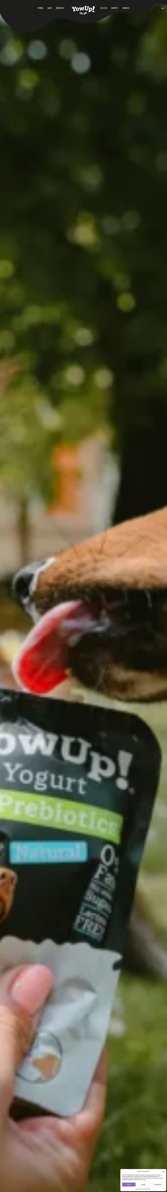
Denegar (143, 1184)
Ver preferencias (157, 1184)
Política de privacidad (146, 1189)
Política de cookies (139, 1189)
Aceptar (129, 1184)
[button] (163, 1171)
